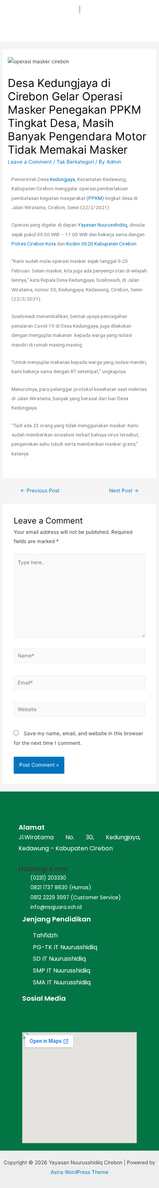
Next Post (124, 490)
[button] (151, 27)
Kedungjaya (62, 179)
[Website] (80, 711)
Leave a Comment (30, 162)
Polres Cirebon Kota (33, 244)
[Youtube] (67, 1017)
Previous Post (40, 490)
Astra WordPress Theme (79, 1172)
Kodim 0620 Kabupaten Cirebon (101, 244)
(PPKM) (95, 198)
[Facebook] (30, 1017)
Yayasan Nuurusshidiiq (102, 225)
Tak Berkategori (75, 162)
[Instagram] (49, 1017)
